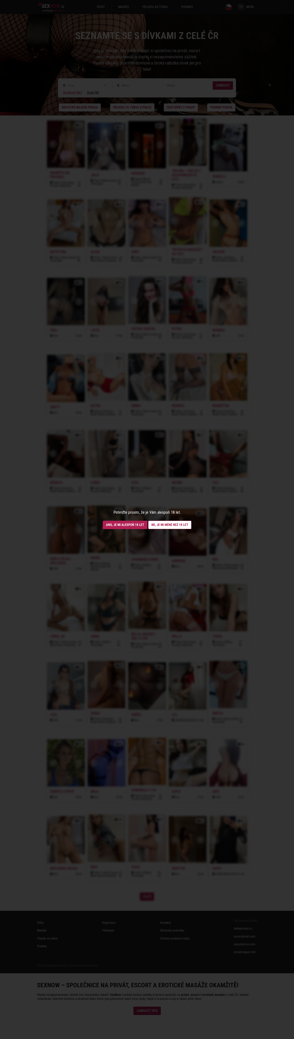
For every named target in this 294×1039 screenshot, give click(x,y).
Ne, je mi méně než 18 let (169, 525)
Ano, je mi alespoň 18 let (125, 525)
